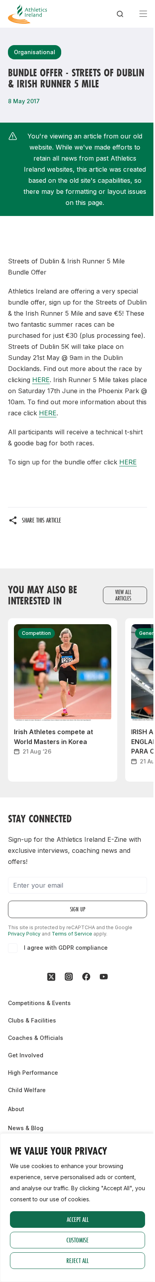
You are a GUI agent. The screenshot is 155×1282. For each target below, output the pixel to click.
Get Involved (25, 1055)
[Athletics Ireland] (27, 14)
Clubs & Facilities (32, 1020)
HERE (41, 380)
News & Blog (25, 1128)
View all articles (123, 595)
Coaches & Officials (35, 1037)
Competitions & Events (39, 1003)
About (16, 1109)
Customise (77, 1239)
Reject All (77, 1260)
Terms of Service (72, 934)
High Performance (33, 1072)
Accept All (78, 1219)
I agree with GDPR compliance (66, 947)
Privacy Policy (24, 934)
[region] (77, 1207)
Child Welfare (27, 1090)
